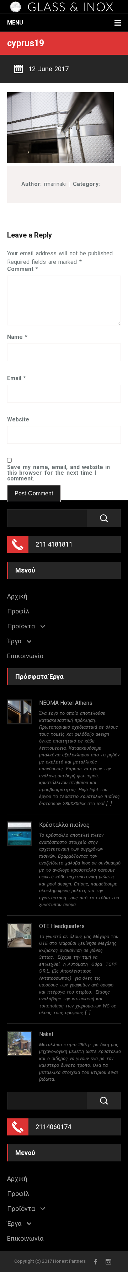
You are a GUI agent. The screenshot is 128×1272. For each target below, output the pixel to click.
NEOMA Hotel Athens (65, 702)
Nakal (46, 1034)
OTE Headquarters (62, 926)
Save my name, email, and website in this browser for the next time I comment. (58, 472)
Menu (15, 22)
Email (16, 378)
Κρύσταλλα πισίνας (64, 824)
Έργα (14, 641)
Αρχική (17, 596)
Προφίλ (18, 611)
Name (17, 337)
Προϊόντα (21, 626)
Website (18, 419)
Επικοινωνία (25, 656)
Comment (22, 269)
